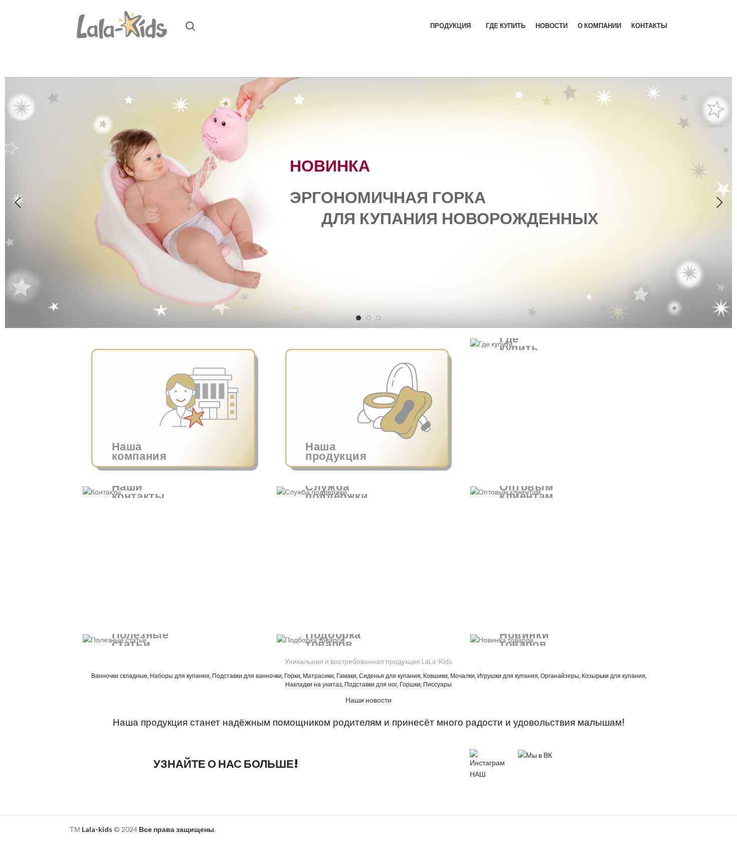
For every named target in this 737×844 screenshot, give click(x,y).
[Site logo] (122, 25)
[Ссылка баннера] (175, 407)
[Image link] (535, 754)
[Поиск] (190, 26)
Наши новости (368, 700)
